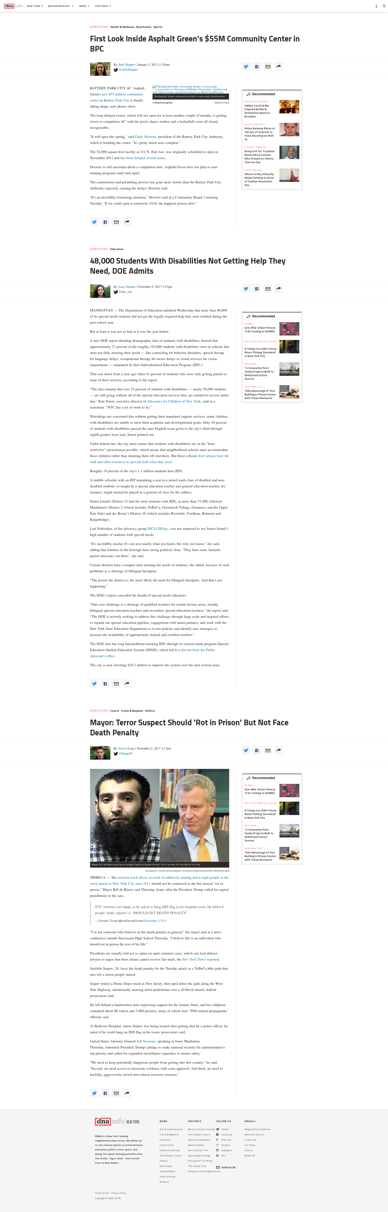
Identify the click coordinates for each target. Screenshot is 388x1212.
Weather (164, 1182)
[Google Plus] (217, 1145)
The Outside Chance (199, 1134)
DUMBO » (250, 323)
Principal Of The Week (200, 1161)
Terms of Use (102, 1193)
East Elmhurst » (255, 124)
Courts (114, 710)
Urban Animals (168, 1176)
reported (200, 959)
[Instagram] (217, 1150)
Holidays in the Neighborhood (204, 1171)
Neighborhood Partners (257, 1129)
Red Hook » (251, 363)
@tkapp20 (125, 753)
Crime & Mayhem (132, 710)
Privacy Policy (118, 1193)
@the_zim (125, 291)
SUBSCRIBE (228, 1167)
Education (116, 249)
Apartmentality (196, 1145)
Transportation (168, 1171)
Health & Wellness (122, 27)
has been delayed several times (142, 157)
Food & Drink (167, 1145)
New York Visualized (199, 1140)
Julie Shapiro (126, 64)
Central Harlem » (256, 147)
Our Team (250, 1145)
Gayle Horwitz (145, 136)
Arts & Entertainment (171, 1129)
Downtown (99, 27)
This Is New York (197, 1166)
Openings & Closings (199, 1155)
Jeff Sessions (145, 1041)
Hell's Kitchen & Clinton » (261, 343)
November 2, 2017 (155, 921)
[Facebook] (217, 1134)
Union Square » (254, 170)
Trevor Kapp (126, 748)
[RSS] (217, 1155)
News (83, 6)
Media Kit (250, 1155)
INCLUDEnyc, (158, 528)
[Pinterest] (217, 1140)
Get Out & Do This (198, 1150)
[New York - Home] (13, 6)
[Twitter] (217, 1129)
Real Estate (143, 27)
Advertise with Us (254, 1134)
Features (101, 6)
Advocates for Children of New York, (174, 401)
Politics (150, 710)
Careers (249, 1150)
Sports (157, 27)
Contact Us (250, 1140)
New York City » (255, 386)
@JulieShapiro (128, 69)
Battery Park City (116, 100)
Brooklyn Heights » (257, 101)
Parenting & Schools (171, 1155)
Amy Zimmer (127, 286)
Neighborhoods (59, 6)
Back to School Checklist (201, 1129)
